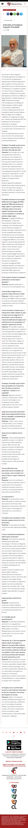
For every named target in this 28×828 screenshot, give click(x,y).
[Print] (17, 14)
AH (8, 30)
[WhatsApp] (14, 14)
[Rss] (24, 732)
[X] (11, 14)
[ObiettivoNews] (14, 4)
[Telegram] (21, 14)
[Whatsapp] (14, 736)
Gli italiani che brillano (9, 10)
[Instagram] (6, 732)
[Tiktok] (17, 732)
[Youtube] (13, 732)
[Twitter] (10, 732)
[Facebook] (8, 14)
